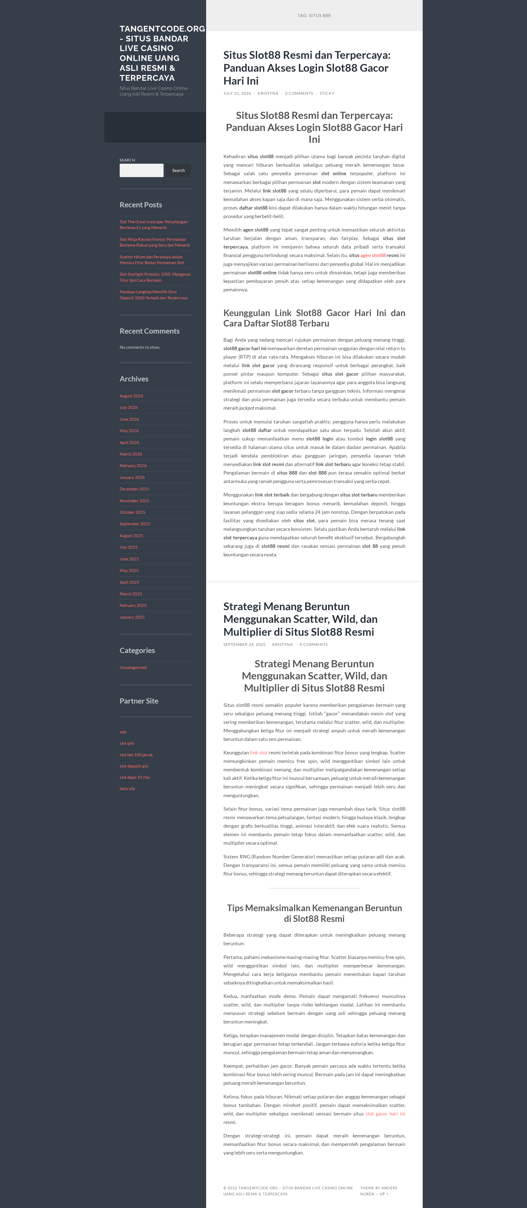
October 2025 (132, 512)
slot (123, 731)
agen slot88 (373, 255)
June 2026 (129, 419)
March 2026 (131, 453)
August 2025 (131, 535)
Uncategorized (133, 667)
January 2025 (132, 617)
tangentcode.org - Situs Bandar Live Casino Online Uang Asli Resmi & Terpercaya (162, 53)
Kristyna (268, 93)
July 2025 (129, 547)
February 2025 (133, 605)
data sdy (127, 788)
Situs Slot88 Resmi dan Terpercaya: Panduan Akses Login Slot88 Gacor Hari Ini (307, 67)
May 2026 (129, 430)
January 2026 (132, 477)
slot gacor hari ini (385, 1114)
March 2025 (131, 593)
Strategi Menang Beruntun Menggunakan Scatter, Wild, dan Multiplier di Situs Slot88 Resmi (300, 618)
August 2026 (131, 395)
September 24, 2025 (244, 644)
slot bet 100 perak (136, 754)
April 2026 (129, 442)
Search (127, 160)
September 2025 (135, 523)
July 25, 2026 (237, 93)
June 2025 (129, 558)
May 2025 (129, 570)
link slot (258, 752)
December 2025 (134, 488)
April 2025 (129, 582)
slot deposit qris (134, 765)
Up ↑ (384, 1194)
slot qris (127, 743)
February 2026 (133, 465)
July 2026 (129, 407)
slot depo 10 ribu (135, 777)
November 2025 (134, 500)
